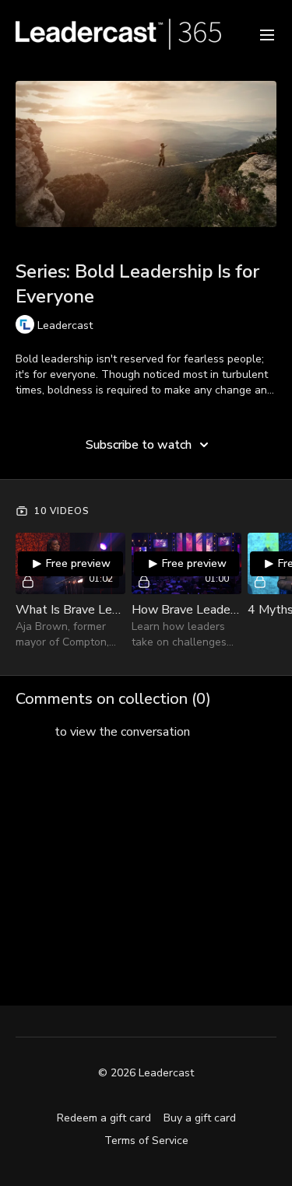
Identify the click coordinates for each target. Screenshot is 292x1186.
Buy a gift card (200, 1118)
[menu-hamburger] (267, 34)
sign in (33, 731)
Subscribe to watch (139, 444)
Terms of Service (146, 1140)
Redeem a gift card (104, 1118)
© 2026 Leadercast (146, 1073)
